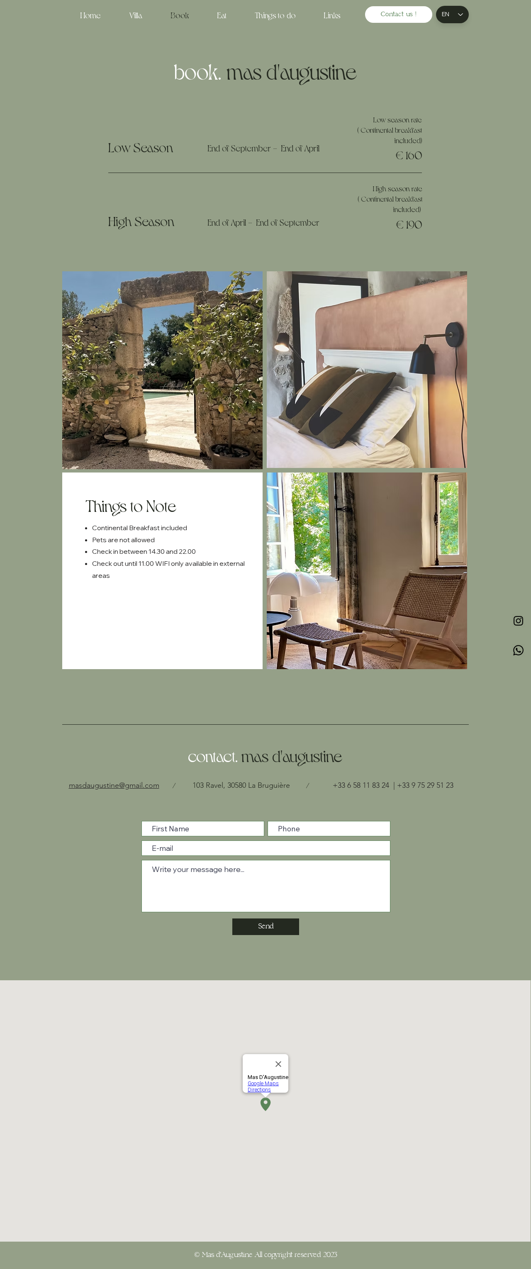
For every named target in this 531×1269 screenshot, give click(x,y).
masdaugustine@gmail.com (114, 785)
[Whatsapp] (518, 650)
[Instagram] (518, 620)
